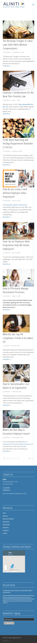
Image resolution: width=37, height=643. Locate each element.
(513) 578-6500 (6, 488)
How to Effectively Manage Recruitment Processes (15, 290)
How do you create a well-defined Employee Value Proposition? (15, 192)
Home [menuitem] (4, 513)
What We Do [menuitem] (6, 521)
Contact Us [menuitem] (6, 530)
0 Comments (6, 52)
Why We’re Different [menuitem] (8, 519)
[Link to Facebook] (9, 640)
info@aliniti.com (6, 490)
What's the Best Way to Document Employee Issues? (16, 431)
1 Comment (6, 345)
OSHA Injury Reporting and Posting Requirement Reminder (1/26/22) (18, 143)
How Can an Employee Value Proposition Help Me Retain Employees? (16, 245)
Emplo (7, 205)
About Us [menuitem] (5, 516)
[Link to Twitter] (4, 640)
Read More (7, 66)
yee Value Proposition (18, 205)
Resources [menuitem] (6, 527)
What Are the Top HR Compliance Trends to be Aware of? (18, 338)
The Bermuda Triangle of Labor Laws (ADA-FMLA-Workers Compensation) (18, 44)
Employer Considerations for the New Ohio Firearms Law (18, 94)
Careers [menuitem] (5, 533)
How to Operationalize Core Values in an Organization (16, 385)
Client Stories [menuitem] (6, 524)
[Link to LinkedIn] (6, 640)
